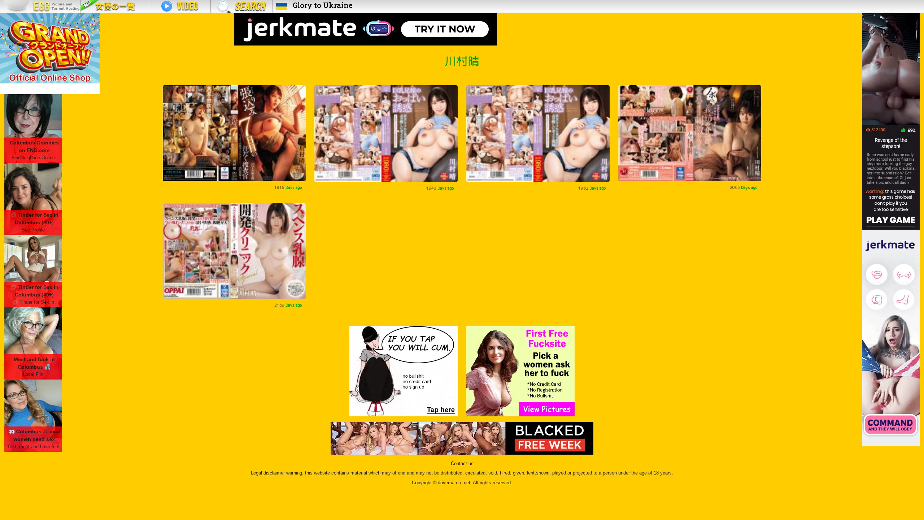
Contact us (462, 463)
